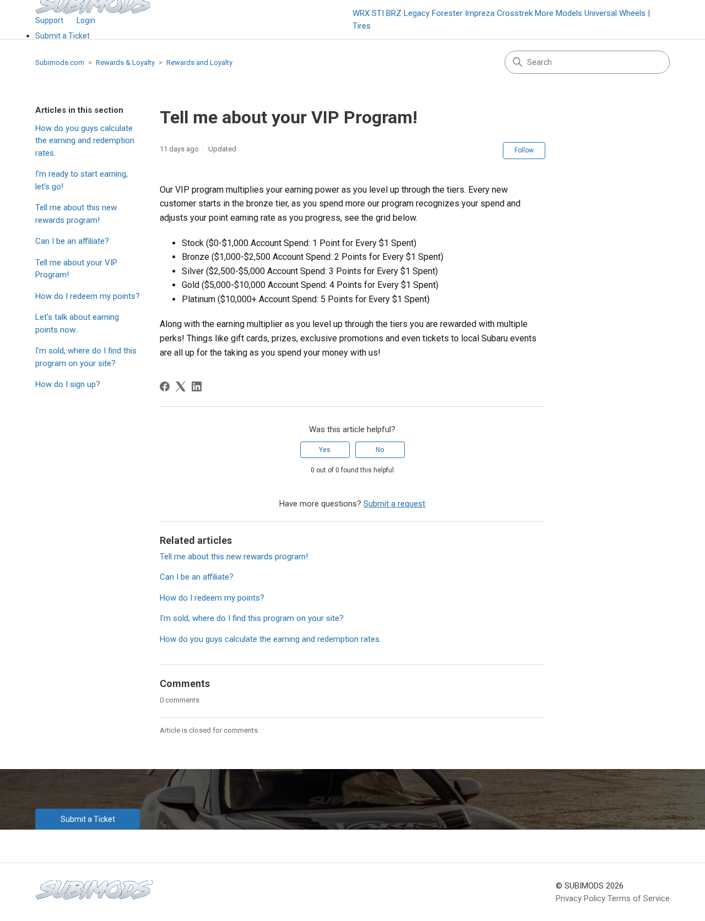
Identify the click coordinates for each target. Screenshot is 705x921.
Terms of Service (639, 898)
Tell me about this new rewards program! (76, 214)
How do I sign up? (67, 384)
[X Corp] (181, 386)
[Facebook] (165, 386)
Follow (524, 150)
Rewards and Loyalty (199, 62)
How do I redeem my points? (87, 296)
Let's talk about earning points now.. (77, 323)
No (380, 450)
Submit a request (394, 504)
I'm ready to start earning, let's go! (81, 180)
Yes (324, 450)
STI (378, 13)
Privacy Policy (580, 898)
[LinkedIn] (197, 386)
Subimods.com (59, 62)
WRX (361, 13)
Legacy (417, 13)
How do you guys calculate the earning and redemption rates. (84, 140)
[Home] (94, 890)
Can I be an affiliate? (72, 241)
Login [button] (86, 20)
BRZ (394, 13)
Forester (447, 13)
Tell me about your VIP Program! (76, 269)
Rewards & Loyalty (125, 62)
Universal (600, 13)
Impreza (480, 13)
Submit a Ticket (62, 35)
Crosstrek (515, 13)
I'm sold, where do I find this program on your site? (86, 357)
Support (49, 20)
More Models (558, 13)
